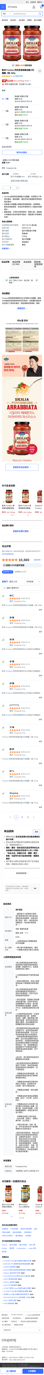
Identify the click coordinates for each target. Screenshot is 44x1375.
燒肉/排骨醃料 (17, 1232)
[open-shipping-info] (21, 162)
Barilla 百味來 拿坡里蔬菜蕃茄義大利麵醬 (17, 1270)
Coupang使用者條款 (33, 1314)
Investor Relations (17, 1314)
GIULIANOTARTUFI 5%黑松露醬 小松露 (17, 1297)
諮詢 (36, 832)
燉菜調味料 (28, 1232)
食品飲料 (13, 20)
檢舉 (35, 888)
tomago (4, 1248)
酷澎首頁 (5, 20)
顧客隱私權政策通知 (31, 1318)
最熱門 (5, 581)
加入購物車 (11, 1371)
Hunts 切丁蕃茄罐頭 (10, 1285)
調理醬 (29, 20)
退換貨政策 (5, 1318)
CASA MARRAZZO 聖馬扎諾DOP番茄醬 (17, 1276)
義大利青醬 (13, 1245)
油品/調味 (22, 20)
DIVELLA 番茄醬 (9, 1282)
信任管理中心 (17, 1318)
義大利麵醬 (37, 20)
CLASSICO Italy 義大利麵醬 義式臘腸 (16, 1291)
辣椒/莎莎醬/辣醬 (26, 1229)
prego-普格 (32, 1248)
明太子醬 (32, 1245)
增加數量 (4, 188)
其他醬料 (28, 1236)
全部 (4, 14)
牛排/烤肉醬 (14, 1229)
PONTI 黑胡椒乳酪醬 (10, 1279)
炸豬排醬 (5, 1229)
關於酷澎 (5, 1314)
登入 (27, 2)
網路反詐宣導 (18, 1324)
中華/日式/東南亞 (7, 1236)
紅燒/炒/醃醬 (6, 1232)
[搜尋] (40, 13)
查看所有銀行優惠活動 (19, 181)
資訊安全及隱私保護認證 (29, 1321)
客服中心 (40, 2)
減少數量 (17, 188)
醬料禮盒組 (19, 1236)
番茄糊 (12, 1248)
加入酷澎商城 (6, 1324)
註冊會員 (33, 2)
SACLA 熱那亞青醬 (10, 1300)
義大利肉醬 (23, 1245)
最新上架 (13, 581)
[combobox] (33, 581)
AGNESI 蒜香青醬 (10, 1267)
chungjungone (21, 1248)
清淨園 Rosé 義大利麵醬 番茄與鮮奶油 (16, 1294)
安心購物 (5, 1321)
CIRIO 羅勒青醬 (9, 1303)
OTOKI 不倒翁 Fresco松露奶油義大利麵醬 (17, 1288)
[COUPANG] (9, 1341)
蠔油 (35, 1229)
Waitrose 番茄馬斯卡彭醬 (12, 1273)
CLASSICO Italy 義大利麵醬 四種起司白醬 (17, 1261)
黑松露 (4, 1252)
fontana (4, 1245)
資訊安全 (14, 1321)
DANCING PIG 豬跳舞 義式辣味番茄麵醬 (17, 1264)
